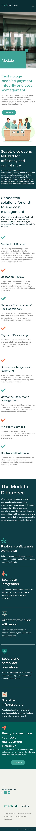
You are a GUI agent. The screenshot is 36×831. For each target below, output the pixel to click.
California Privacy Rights (25, 813)
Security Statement (21, 816)
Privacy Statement (9, 813)
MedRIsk (4, 792)
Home (4, 787)
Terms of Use (8, 816)
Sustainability (8, 819)
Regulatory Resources (9, 789)
